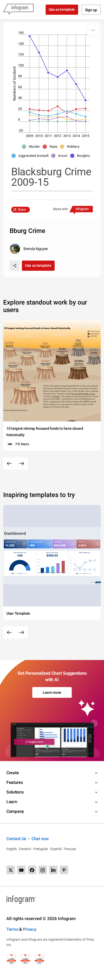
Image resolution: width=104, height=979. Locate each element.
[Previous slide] (9, 463)
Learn (11, 801)
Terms (12, 929)
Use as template (62, 9)
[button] (32, 146)
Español (56, 849)
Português (40, 849)
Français (70, 849)
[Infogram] (18, 10)
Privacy (30, 929)
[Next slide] (22, 463)
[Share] (15, 266)
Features (14, 782)
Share (22, 210)
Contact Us (16, 838)
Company (15, 811)
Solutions (14, 792)
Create (12, 772)
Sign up (91, 10)
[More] (93, 30)
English (11, 849)
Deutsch (25, 849)
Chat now (40, 838)
